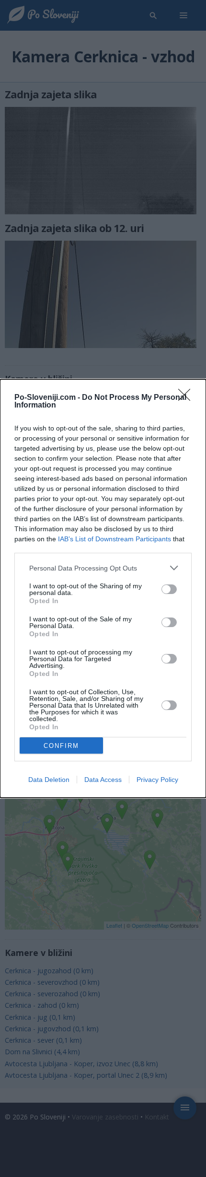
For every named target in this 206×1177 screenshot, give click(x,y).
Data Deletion (48, 779)
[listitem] (103, 568)
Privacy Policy (157, 779)
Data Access (103, 779)
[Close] (187, 398)
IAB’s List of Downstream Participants (114, 539)
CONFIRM (61, 745)
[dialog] (103, 588)
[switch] (169, 589)
